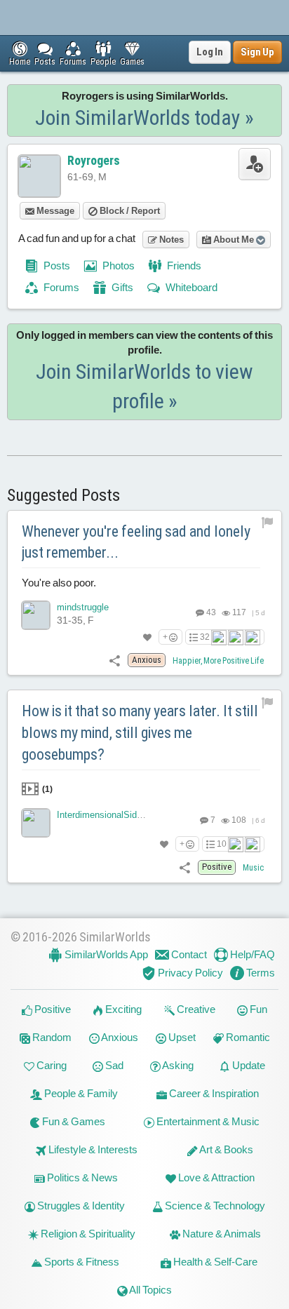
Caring (50, 1065)
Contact (188, 954)
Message (54, 211)
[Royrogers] (39, 176)
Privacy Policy (189, 973)
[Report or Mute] (268, 523)
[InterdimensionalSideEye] (36, 823)
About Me (233, 239)
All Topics (150, 1290)
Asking (177, 1065)
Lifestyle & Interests (91, 1149)
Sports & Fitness (80, 1262)
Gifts (121, 287)
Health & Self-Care (214, 1262)
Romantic (247, 1037)
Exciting (122, 1009)
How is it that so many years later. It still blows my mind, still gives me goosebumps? (140, 732)
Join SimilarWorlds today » (144, 117)
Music (253, 868)
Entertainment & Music (207, 1121)
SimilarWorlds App (105, 954)
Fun (257, 1009)
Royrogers (93, 160)
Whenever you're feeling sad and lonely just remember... (136, 542)
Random (51, 1037)
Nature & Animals (220, 1234)
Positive (51, 1009)
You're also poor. (59, 583)
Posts (55, 265)
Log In (209, 52)
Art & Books (225, 1149)
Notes (170, 239)
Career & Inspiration (213, 1093)
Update (247, 1065)
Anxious (119, 1037)
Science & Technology (214, 1205)
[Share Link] (115, 660)
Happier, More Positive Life (218, 661)
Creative (195, 1009)
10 (221, 844)
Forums (60, 287)
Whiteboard (190, 287)
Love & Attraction (215, 1177)
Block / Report (129, 211)
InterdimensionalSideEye (107, 815)
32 (205, 637)
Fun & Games (72, 1121)
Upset (181, 1037)
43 (210, 612)
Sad (113, 1065)
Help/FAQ (251, 954)
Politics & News (81, 1177)
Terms (259, 973)
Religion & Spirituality (87, 1234)
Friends (183, 265)
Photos (117, 265)
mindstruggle (83, 607)
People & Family (80, 1093)
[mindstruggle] (36, 615)
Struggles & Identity (80, 1205)
